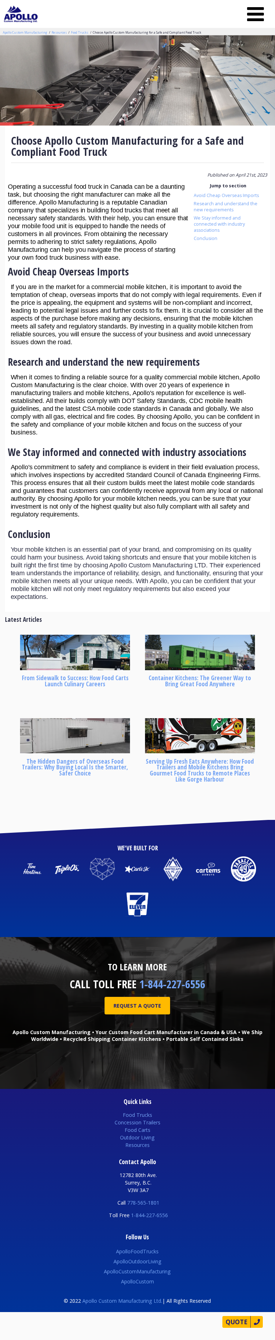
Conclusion (205, 238)
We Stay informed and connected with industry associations (219, 224)
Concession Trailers (137, 1122)
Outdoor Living (137, 1137)
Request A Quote (137, 1005)
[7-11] (137, 904)
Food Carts (137, 1130)
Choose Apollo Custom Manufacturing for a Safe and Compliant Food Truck (147, 32)
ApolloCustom (137, 1281)
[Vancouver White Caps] (172, 869)
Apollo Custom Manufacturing (25, 32)
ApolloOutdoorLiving (137, 1261)
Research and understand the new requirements (225, 207)
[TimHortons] (31, 869)
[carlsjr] (137, 869)
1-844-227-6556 (172, 983)
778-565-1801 (143, 1202)
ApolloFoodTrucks (137, 1251)
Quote (236, 1322)
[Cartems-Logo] (208, 869)
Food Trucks (79, 32)
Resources (59, 32)
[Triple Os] (67, 869)
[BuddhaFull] (102, 869)
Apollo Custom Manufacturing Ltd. (122, 1300)
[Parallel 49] (243, 869)
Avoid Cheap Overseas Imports (226, 195)
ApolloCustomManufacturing (137, 1271)
